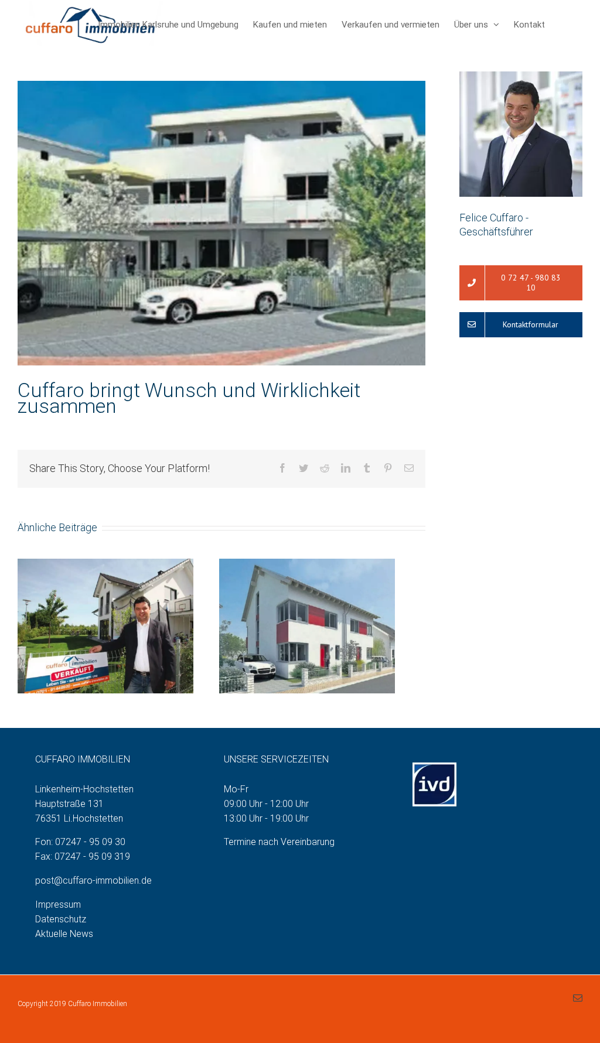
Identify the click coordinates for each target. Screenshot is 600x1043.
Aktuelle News (64, 933)
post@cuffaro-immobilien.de (93, 880)
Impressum (58, 904)
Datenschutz (60, 919)
